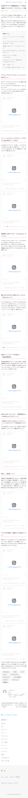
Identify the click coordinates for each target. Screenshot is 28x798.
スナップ (5, 679)
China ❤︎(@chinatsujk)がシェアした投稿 (14, 188)
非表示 (7, 33)
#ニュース (3, 745)
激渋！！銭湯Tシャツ (8, 64)
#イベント (3, 733)
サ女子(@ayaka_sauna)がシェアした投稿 (14, 287)
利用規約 (17, 777)
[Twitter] (1, 771)
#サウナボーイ (4, 739)
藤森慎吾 (5, 682)
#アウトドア (4, 730)
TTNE (14, 672)
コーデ (22, 672)
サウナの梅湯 (17, 677)
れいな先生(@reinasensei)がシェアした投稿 (14, 658)
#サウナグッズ (18, 10)
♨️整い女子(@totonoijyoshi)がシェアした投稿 (14, 347)
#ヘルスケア (4, 751)
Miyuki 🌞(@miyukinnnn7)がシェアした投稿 (14, 226)
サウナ (4, 674)
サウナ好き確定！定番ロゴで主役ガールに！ (14, 67)
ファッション (15, 679)
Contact (12, 777)
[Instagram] (4, 771)
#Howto (13, 10)
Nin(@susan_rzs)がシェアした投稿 (14, 621)
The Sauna (6, 672)
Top (2, 777)
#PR (2, 726)
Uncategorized (5, 757)
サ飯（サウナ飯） (5, 761)
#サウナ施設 (4, 742)
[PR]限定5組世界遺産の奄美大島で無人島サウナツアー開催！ (7, 704)
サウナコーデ (6, 677)
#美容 (2, 754)
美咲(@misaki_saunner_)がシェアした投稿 (14, 466)
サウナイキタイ (14, 674)
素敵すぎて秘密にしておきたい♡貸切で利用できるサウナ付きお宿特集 (21, 704)
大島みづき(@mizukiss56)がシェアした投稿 (14, 583)
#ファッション (24, 10)
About (6, 777)
